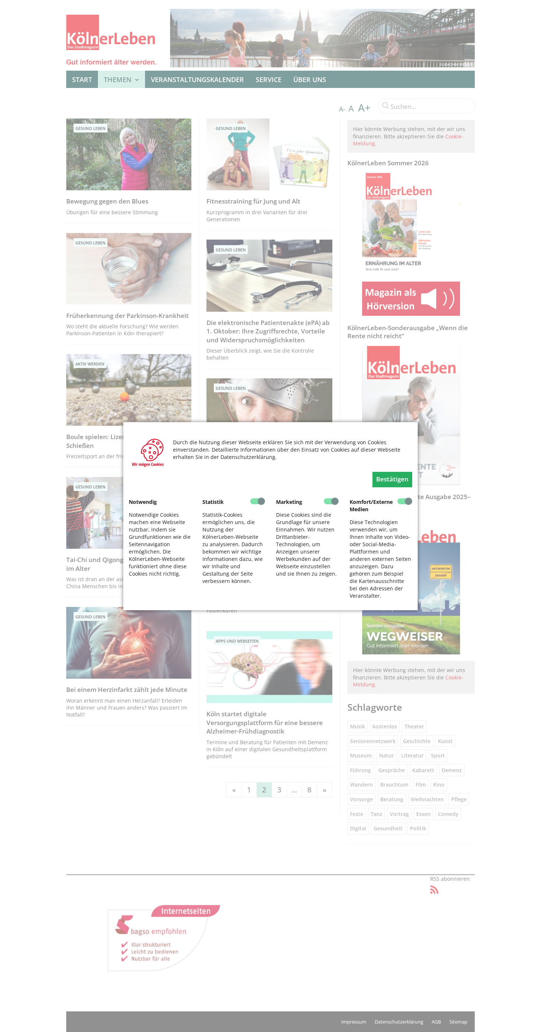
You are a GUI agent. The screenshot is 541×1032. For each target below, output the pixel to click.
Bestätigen (392, 479)
